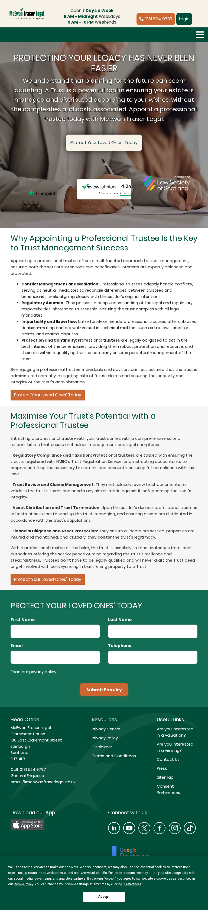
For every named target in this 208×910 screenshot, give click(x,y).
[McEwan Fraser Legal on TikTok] (190, 828)
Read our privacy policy (33, 671)
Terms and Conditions (114, 756)
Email (17, 645)
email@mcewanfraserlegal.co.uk (43, 782)
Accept (104, 897)
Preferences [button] (132, 884)
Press (162, 768)
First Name (23, 619)
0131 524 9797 (158, 19)
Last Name (120, 619)
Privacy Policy (105, 738)
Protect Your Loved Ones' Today (104, 142)
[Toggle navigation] (200, 34)
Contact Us (168, 759)
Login (184, 19)
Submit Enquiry (104, 690)
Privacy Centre (106, 729)
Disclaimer (102, 747)
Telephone (119, 645)
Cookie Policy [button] (23, 884)
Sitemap (165, 777)
